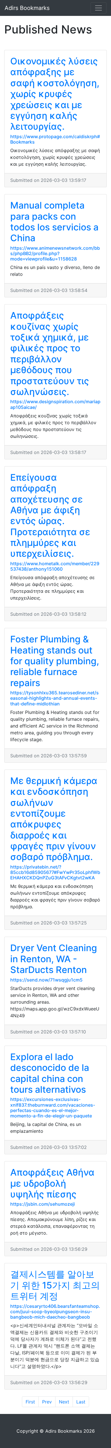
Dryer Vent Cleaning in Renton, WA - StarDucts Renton (53, 958)
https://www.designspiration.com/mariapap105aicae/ (55, 404)
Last (80, 1402)
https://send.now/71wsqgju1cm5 (46, 980)
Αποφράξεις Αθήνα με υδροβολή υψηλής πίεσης (52, 1183)
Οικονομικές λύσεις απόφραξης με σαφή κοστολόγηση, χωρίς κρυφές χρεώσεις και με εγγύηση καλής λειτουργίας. (54, 94)
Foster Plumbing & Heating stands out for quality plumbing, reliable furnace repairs (54, 661)
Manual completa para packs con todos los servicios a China (54, 221)
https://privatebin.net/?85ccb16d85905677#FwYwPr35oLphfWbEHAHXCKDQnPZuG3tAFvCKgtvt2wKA (55, 872)
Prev (47, 1402)
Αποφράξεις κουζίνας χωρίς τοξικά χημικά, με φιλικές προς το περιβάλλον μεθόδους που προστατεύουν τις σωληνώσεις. (49, 353)
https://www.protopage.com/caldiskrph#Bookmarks (55, 139)
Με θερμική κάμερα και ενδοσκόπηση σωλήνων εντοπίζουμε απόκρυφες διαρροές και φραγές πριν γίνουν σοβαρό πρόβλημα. (53, 819)
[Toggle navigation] (98, 8)
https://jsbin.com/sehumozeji (42, 1204)
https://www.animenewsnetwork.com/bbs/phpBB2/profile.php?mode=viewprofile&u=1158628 (55, 253)
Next (64, 1402)
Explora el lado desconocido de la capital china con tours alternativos (49, 1073)
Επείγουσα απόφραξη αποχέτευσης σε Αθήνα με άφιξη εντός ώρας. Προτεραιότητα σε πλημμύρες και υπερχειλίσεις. (50, 515)
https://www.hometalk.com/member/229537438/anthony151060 (54, 566)
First (30, 1402)
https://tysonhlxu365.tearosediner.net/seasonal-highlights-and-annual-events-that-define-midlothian (54, 698)
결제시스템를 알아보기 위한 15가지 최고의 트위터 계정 (55, 1285)
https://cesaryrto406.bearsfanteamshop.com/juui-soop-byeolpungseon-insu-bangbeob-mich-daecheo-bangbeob (55, 1311)
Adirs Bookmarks (27, 8)
